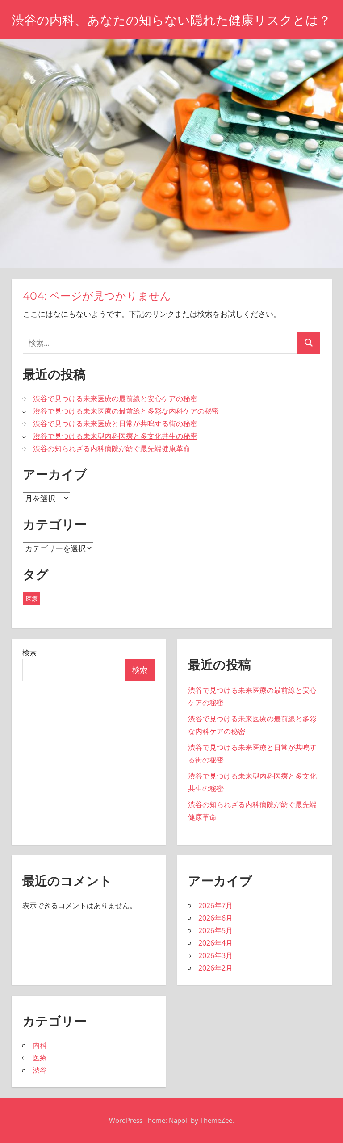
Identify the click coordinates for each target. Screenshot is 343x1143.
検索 (29, 652)
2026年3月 (215, 955)
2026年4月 (215, 943)
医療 (32, 599)
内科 (40, 1045)
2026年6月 (215, 918)
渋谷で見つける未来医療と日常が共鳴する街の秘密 (115, 423)
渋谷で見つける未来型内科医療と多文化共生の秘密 (115, 436)
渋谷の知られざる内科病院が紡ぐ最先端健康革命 (111, 448)
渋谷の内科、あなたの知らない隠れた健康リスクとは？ (171, 20)
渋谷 (40, 1070)
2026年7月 (215, 905)
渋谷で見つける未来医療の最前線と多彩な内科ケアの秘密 (126, 411)
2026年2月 (215, 968)
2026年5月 (215, 930)
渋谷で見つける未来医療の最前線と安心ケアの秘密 (115, 398)
